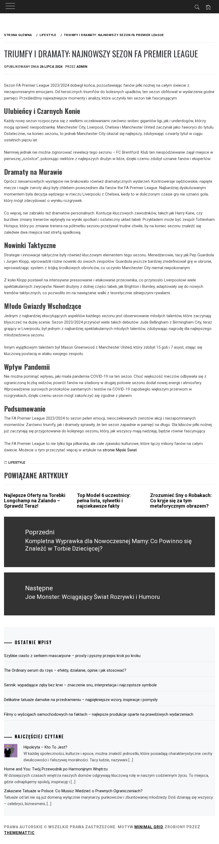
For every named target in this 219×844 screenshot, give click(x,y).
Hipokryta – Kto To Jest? (45, 747)
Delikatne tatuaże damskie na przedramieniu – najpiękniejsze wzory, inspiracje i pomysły (81, 699)
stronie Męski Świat (120, 450)
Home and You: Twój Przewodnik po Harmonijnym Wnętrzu (56, 769)
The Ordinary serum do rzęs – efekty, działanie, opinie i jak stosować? (65, 670)
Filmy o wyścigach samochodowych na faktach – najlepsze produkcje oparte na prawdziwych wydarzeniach (98, 714)
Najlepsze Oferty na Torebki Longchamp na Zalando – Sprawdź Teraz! (34, 500)
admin (81, 67)
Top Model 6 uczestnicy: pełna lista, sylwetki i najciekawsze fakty (104, 500)
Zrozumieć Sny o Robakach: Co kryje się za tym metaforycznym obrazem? (181, 500)
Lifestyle (16, 462)
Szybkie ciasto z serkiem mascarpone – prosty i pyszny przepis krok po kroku (72, 655)
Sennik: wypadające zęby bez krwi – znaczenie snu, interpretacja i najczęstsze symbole (80, 685)
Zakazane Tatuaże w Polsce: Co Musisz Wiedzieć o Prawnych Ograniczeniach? (73, 791)
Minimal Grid (148, 827)
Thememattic (19, 833)
